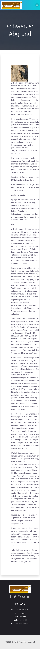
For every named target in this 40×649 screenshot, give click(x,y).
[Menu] (37, 5)
